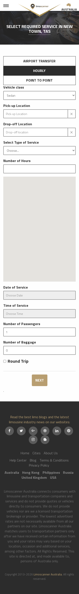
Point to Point (39, 80)
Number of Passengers (21, 323)
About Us (51, 453)
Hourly (39, 70)
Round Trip (18, 361)
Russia (68, 472)
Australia (69, 9)
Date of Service (15, 287)
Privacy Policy (39, 465)
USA (53, 477)
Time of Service (15, 305)
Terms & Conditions (54, 460)
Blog (33, 460)
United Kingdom (34, 477)
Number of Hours (17, 160)
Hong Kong (31, 472)
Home (24, 453)
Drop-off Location (17, 124)
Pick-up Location (16, 105)
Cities (36, 453)
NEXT (39, 380)
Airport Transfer (39, 61)
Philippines (51, 472)
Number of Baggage (19, 342)
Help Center (18, 460)
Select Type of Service (21, 142)
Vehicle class (13, 87)
